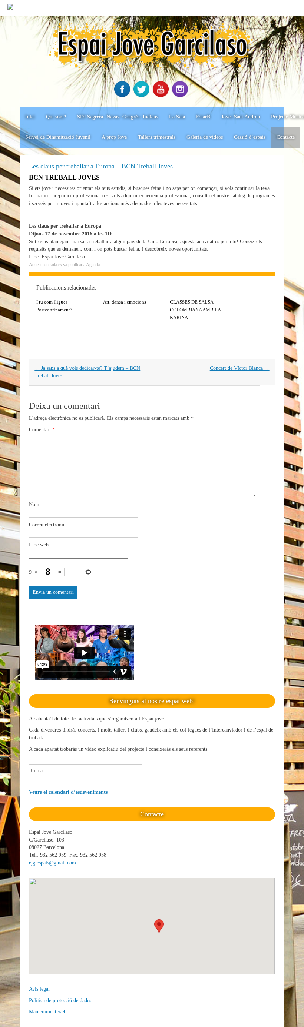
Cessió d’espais (249, 137)
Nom (34, 504)
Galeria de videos (204, 137)
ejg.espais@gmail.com (52, 863)
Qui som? (56, 117)
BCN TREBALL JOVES (64, 177)
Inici (30, 117)
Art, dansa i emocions (124, 302)
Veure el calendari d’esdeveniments (68, 792)
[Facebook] (123, 95)
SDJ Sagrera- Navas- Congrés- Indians (117, 117)
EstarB (203, 117)
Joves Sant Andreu (240, 117)
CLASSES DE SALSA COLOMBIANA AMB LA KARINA (195, 309)
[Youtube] (162, 95)
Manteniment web (47, 1011)
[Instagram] (181, 95)
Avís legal (39, 989)
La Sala (177, 117)
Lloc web (39, 545)
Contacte (286, 137)
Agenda (93, 264)
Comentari (42, 429)
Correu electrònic (47, 525)
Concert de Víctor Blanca (240, 368)
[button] (159, 926)
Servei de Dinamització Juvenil (57, 137)
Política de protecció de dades (60, 1000)
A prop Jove (114, 137)
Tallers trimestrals (156, 137)
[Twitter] (142, 95)
